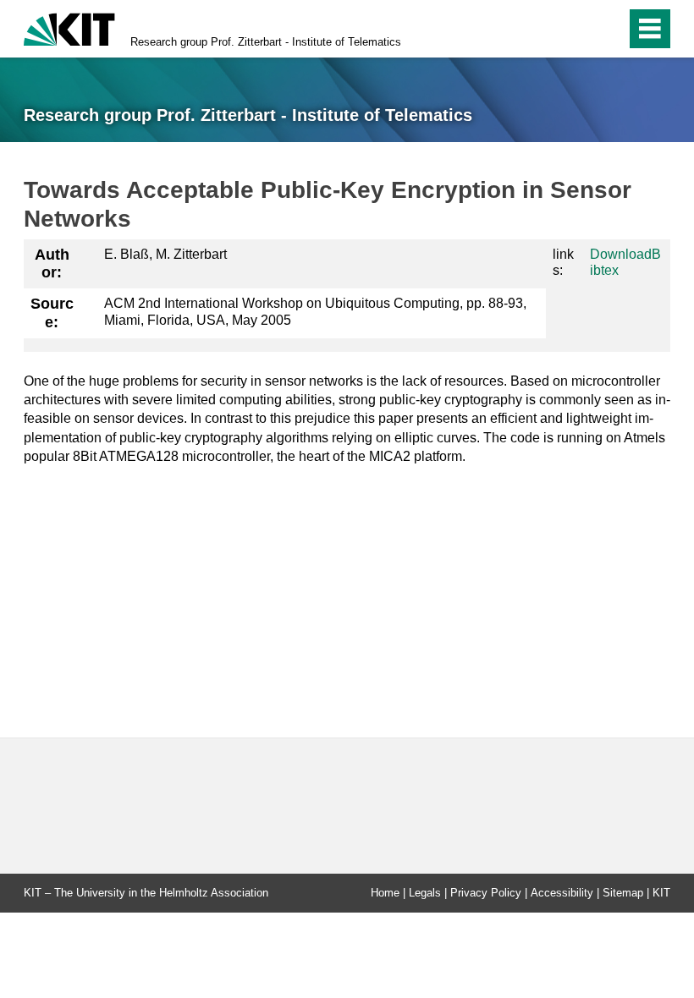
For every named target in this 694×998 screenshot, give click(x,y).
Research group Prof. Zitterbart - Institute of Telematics (265, 42)
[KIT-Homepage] (69, 27)
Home (385, 892)
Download (621, 254)
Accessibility (562, 892)
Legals (425, 892)
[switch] (576, 28)
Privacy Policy (485, 892)
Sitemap (623, 892)
